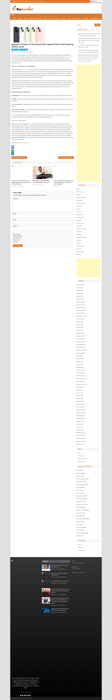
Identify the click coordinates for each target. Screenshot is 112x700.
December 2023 (82, 375)
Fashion (80, 206)
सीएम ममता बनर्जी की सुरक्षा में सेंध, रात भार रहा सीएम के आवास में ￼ (59, 566)
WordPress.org (81, 461)
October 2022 (81, 415)
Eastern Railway (82, 197)
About (26, 1)
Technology (85, 18)
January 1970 (81, 444)
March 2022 (81, 430)
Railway (80, 234)
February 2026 (81, 302)
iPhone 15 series (25, 69)
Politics (45, 18)
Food (79, 209)
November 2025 (82, 310)
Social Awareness (82, 237)
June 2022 (80, 427)
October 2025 (81, 313)
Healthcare (80, 214)
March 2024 (81, 367)
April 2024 (80, 364)
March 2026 (81, 299)
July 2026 (80, 287)
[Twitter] (42, 149)
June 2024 (80, 358)
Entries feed (81, 455)
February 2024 (81, 370)
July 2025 (80, 321)
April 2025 (80, 330)
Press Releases (94, 18)
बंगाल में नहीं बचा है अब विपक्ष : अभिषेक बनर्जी (59, 581)
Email (14, 219)
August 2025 (81, 319)
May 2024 (80, 361)
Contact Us (32, 1)
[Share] (42, 154)
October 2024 (81, 347)
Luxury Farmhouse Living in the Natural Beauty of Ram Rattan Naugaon (66, 157)
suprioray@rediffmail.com (78, 563)
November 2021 (82, 441)
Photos (20, 18)
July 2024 (80, 356)
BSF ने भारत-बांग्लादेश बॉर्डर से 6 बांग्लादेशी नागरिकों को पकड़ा (59, 574)
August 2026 (81, 284)
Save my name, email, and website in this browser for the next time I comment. (17, 238)
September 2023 (82, 384)
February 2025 (81, 336)
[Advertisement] (88, 123)
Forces (51, 18)
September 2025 (82, 316)
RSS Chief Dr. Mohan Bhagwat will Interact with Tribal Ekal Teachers (41, 181)
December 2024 (82, 341)
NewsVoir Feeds (23, 49)
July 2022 (80, 424)
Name (15, 213)
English (94, 1)
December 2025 (82, 307)
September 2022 (82, 418)
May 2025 (80, 327)
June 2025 (80, 324)
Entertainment (76, 18)
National (80, 226)
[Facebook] (42, 146)
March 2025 (81, 333)
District (80, 194)
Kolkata (26, 18)
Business (57, 18)
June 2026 (80, 290)
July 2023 (80, 390)
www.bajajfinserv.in (25, 142)
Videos (14, 18)
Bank (79, 189)
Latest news (15, 49)
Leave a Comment (29, 52)
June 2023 (80, 393)
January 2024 (81, 373)
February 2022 (81, 432)
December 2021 (82, 438)
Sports (63, 18)
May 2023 (80, 395)
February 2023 (81, 404)
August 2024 (81, 353)
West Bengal (33, 18)
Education (80, 200)
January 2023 (81, 407)
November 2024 (82, 344)
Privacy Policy (39, 1)
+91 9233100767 (81, 572)
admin (22, 186)
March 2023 (81, 401)
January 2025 (81, 338)
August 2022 (81, 421)
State (40, 18)
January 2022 (81, 435)
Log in (79, 453)
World (69, 18)
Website (15, 226)
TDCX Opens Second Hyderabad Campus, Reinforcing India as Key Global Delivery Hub (88, 51)
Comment (16, 198)
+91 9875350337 (76, 568)
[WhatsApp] (42, 151)
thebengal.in (62, 569)
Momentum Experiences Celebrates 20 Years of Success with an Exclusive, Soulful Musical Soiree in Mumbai (20, 157)
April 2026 (80, 296)
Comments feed (82, 458)
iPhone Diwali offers (68, 57)
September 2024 (82, 350)
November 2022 (82, 412)
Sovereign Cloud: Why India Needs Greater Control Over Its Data (88, 46)
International (81, 217)
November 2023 (82, 378)
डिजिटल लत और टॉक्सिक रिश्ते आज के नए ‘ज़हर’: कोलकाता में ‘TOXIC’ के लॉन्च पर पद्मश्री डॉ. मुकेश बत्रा (89, 34)
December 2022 (82, 410)
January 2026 (81, 304)
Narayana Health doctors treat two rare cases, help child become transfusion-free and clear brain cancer (89, 40)
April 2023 (80, 398)
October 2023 (81, 381)
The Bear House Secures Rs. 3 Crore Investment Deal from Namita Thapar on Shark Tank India (20, 182)
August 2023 (81, 387)
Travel (79, 248)
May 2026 (80, 293)
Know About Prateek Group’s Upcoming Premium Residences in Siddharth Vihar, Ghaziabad (63, 182)
